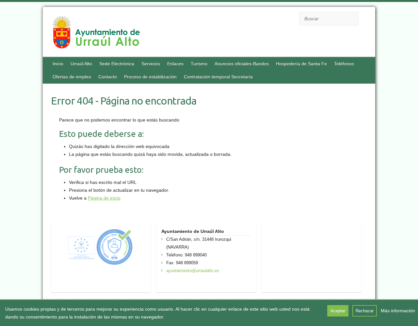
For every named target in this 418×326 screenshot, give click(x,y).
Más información (398, 310)
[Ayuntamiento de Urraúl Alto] (99, 33)
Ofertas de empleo (72, 76)
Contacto (107, 76)
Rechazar (365, 310)
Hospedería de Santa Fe (301, 63)
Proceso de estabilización (150, 76)
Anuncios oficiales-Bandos (242, 63)
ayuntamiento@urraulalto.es (192, 270)
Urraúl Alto (81, 63)
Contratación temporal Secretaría (218, 76)
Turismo (199, 63)
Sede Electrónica (116, 63)
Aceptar (337, 310)
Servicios (150, 63)
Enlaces (175, 63)
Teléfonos (344, 63)
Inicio (58, 63)
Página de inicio (104, 198)
